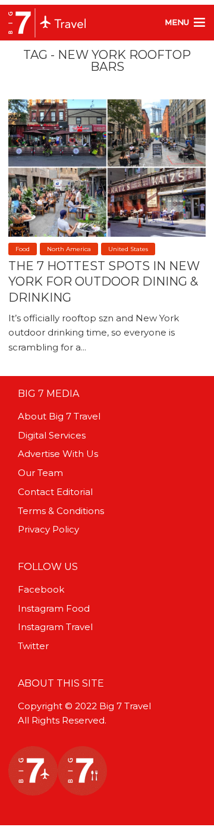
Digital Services (52, 435)
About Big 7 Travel (59, 416)
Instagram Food (54, 608)
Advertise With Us (58, 453)
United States (128, 249)
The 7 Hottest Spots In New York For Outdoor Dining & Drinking (104, 281)
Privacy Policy (48, 529)
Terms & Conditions (61, 510)
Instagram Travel (55, 626)
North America (69, 249)
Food (22, 249)
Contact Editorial (55, 491)
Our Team (40, 472)
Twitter (33, 646)
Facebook (41, 589)
